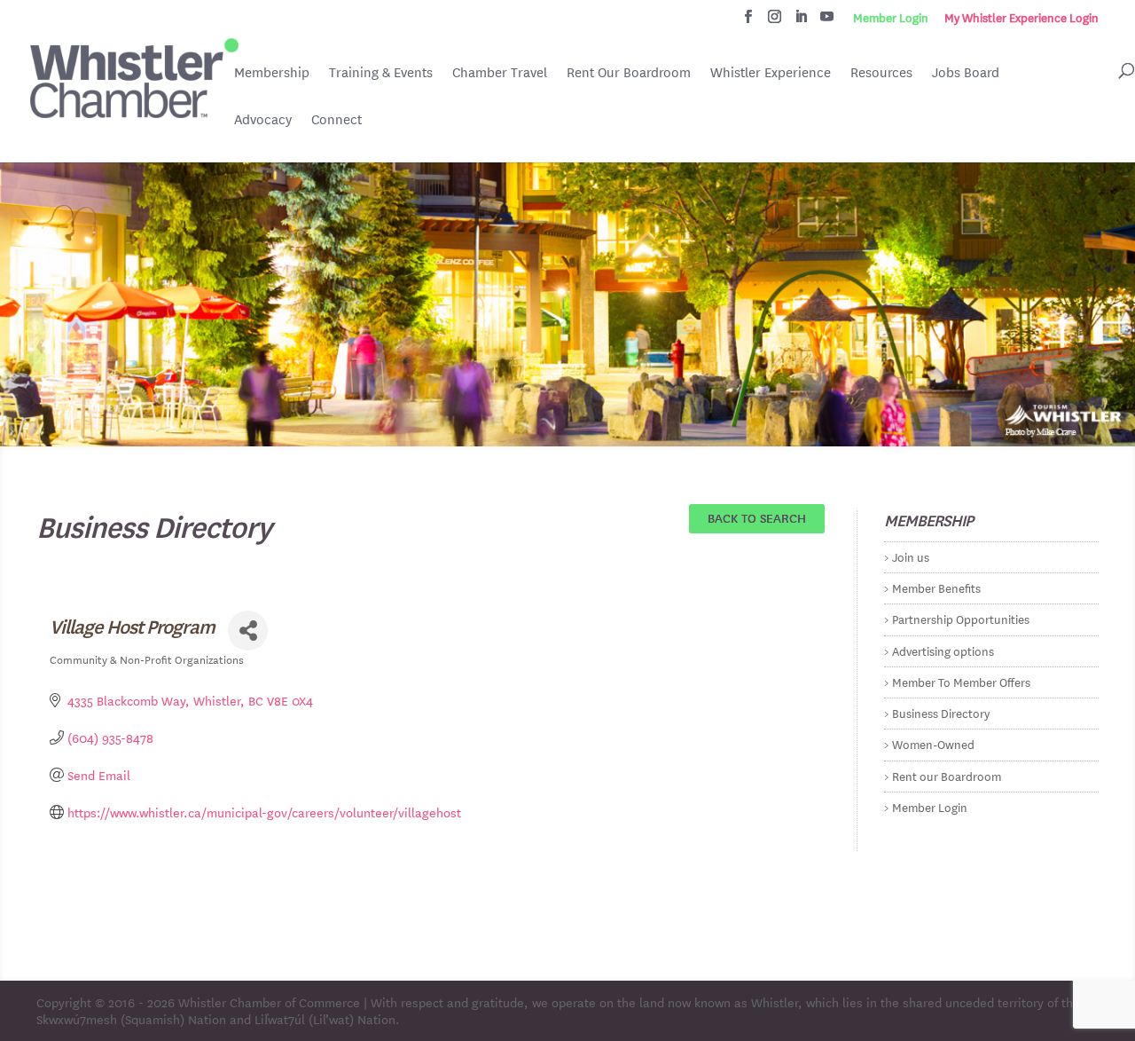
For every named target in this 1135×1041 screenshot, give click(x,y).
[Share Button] (248, 631)
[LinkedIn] (801, 21)
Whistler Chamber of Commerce (269, 1002)
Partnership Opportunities (960, 618)
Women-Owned (933, 743)
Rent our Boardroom (946, 775)
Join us (910, 556)
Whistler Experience (770, 72)
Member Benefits (936, 587)
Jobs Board (965, 74)
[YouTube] (827, 21)
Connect (336, 119)
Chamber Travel (499, 74)
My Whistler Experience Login (1021, 18)
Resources (881, 72)
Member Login (890, 18)
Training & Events (381, 72)
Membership (271, 72)
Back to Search (757, 517)
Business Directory (941, 712)
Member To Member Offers (961, 681)
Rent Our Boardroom (629, 74)
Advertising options (943, 650)
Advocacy (263, 119)
